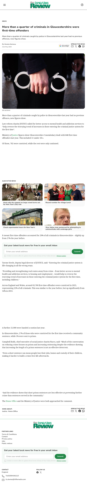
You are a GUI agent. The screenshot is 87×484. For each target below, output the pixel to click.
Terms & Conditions (9, 434)
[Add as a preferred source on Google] (64, 45)
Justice (15, 135)
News (4, 21)
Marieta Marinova (10, 44)
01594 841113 (13, 476)
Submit (77, 251)
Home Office (11, 401)
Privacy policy (7, 439)
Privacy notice (61, 256)
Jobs (3, 441)
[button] (4, 5)
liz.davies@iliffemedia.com (16, 479)
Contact (5, 436)
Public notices (7, 443)
